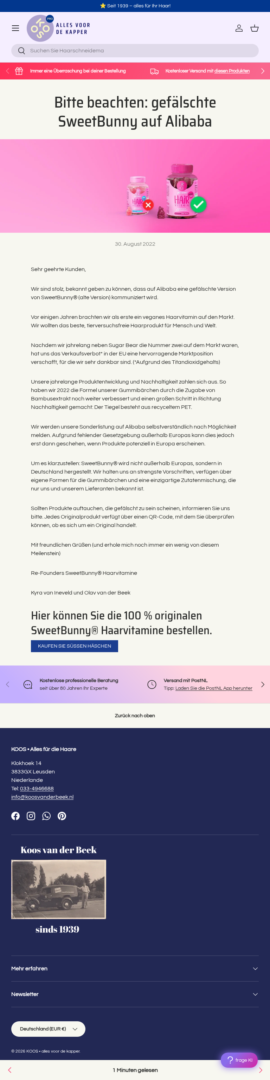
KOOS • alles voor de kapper (52, 1051)
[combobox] (135, 50)
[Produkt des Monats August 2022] (10, 1070)
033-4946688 (37, 788)
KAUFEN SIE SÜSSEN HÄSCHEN (74, 646)
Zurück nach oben (135, 715)
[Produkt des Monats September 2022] (260, 1070)
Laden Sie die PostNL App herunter (213, 688)
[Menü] (15, 28)
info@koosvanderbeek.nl (42, 797)
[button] (254, 28)
